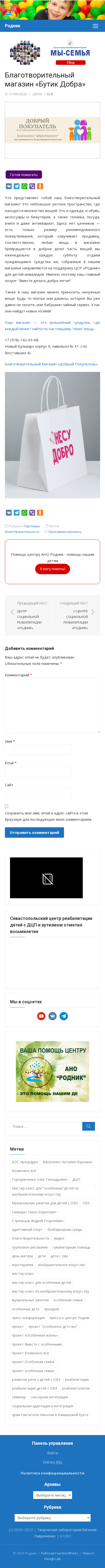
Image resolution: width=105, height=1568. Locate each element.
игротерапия (22, 1264)
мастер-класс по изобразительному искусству (50, 1291)
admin (37, 94)
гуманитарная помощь (72, 1247)
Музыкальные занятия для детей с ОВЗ (45, 1203)
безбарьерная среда (65, 1229)
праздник (51, 1309)
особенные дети (25, 1309)
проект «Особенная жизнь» (35, 1335)
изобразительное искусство (61, 1264)
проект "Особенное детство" (53, 1326)
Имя (10, 741)
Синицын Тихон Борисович (34, 1212)
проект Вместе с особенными (37, 1344)
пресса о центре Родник (70, 1317)
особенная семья (68, 1300)
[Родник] (52, 10)
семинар (19, 1397)
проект (18, 1326)
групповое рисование (30, 1247)
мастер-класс (23, 1273)
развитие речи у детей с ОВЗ (36, 1379)
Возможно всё (24, 1170)
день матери (22, 1256)
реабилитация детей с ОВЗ (34, 1388)
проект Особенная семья (33, 1361)
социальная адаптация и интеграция (42, 1406)
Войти (52, 1452)
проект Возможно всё (30, 1353)
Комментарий (18, 674)
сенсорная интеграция (49, 1397)
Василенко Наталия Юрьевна (67, 1162)
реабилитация (77, 1379)
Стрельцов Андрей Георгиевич (37, 1220)
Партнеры (32, 526)
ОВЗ (86, 1203)
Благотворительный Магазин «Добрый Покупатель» (51, 363)
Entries (52, 1462)
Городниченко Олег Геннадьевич (39, 1179)
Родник (12, 25)
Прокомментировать (65, 531)
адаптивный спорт (27, 1229)
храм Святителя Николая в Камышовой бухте (50, 1414)
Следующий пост (74, 615)
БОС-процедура (25, 1162)
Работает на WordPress (59, 1553)
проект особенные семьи (33, 1370)
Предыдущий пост (32, 615)
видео (59, 1238)
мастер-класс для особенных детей (41, 1282)
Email (11, 762)
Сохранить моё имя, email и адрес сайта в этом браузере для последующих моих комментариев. (48, 816)
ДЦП (76, 1179)
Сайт (9, 784)
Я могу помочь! (52, 568)
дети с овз (59, 1256)
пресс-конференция (28, 1317)
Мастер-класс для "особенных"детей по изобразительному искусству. (45, 1191)
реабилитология (76, 1388)
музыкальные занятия (30, 1300)
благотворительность (22, 531)
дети (42, 1256)
